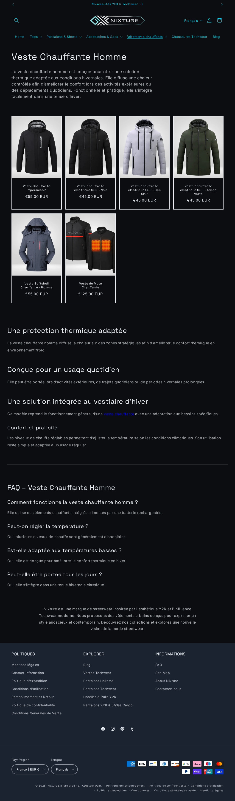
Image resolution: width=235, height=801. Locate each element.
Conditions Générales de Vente (36, 713)
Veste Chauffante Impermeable (36, 188)
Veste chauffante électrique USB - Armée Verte (198, 190)
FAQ (158, 665)
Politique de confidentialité (33, 705)
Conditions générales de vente (175, 790)
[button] (16, 20)
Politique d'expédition (29, 681)
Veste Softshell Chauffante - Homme (37, 285)
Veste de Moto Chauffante (90, 285)
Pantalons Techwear (99, 689)
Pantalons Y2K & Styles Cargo (107, 705)
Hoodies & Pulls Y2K (99, 697)
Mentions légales (25, 665)
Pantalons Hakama (98, 681)
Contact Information (27, 673)
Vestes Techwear (97, 673)
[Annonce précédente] (13, 4)
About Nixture (166, 681)
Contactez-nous (168, 689)
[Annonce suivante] (222, 4)
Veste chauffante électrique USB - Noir (90, 188)
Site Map (162, 673)
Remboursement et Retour (32, 697)
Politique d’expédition (112, 790)
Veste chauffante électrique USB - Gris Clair (144, 190)
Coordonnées (140, 790)
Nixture (52, 785)
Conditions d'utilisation (29, 689)
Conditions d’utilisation (207, 785)
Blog (86, 665)
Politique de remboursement (125, 785)
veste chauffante (119, 414)
